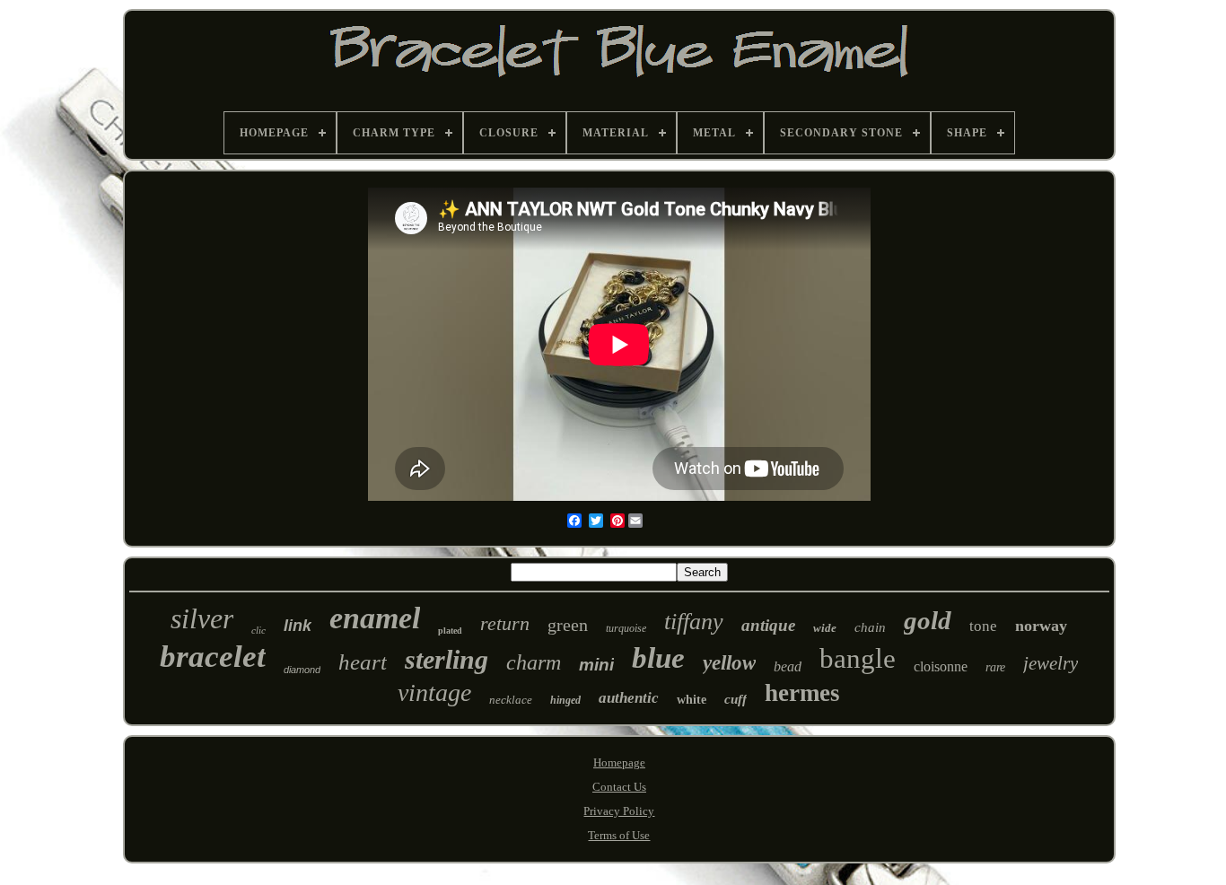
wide (824, 628)
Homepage (619, 762)
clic (258, 630)
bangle (857, 658)
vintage (434, 692)
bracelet (213, 656)
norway (1041, 626)
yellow (729, 663)
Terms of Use (619, 835)
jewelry (1050, 663)
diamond (302, 669)
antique (768, 625)
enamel (374, 618)
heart (362, 662)
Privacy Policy (618, 811)
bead (787, 666)
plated (450, 630)
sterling (446, 659)
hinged (565, 700)
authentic (629, 697)
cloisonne (941, 666)
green (567, 625)
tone (983, 626)
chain (870, 627)
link (297, 626)
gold (927, 620)
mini (596, 664)
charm (533, 662)
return (505, 623)
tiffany (693, 622)
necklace (510, 699)
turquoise (626, 628)
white (691, 699)
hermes (802, 692)
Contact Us (619, 786)
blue (658, 658)
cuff (735, 699)
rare (995, 667)
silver (202, 618)
